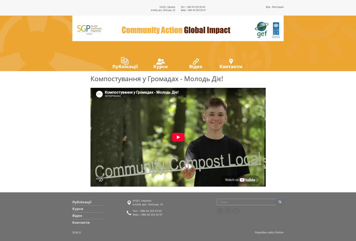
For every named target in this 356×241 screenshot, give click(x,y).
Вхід (268, 7)
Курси (160, 66)
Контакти (230, 66)
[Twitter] (220, 211)
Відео (195, 66)
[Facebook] (228, 211)
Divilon (279, 232)
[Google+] (236, 211)
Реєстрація (278, 7)
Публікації (125, 66)
